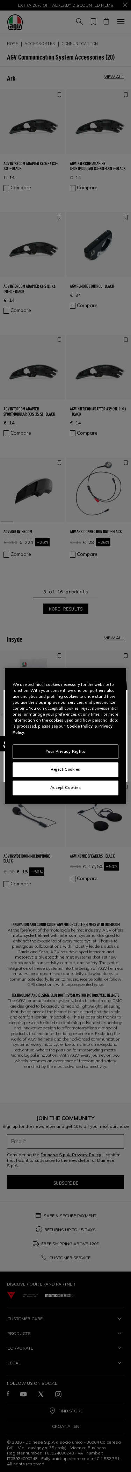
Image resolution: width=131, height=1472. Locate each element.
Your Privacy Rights (66, 751)
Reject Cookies (65, 769)
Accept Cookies (65, 787)
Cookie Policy (80, 726)
